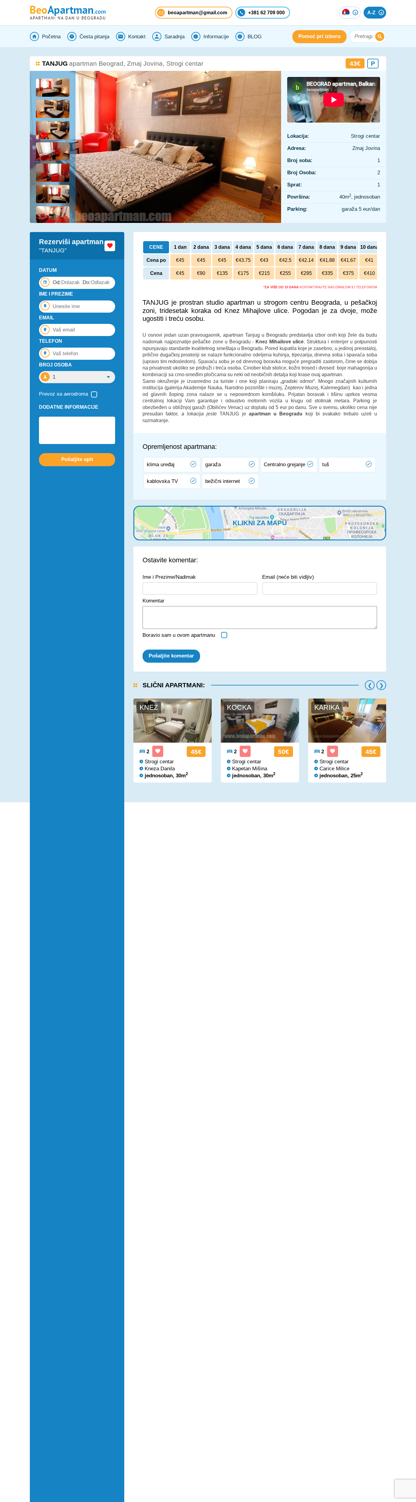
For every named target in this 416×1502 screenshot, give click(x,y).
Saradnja (174, 37)
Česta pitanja (94, 37)
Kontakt (137, 37)
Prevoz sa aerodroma (63, 394)
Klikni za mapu (260, 523)
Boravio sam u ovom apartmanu (179, 635)
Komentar (153, 601)
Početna (51, 37)
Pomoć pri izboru (319, 36)
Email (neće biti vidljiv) (288, 577)
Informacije (216, 37)
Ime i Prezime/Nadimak (169, 577)
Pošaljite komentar (171, 656)
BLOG (255, 37)
